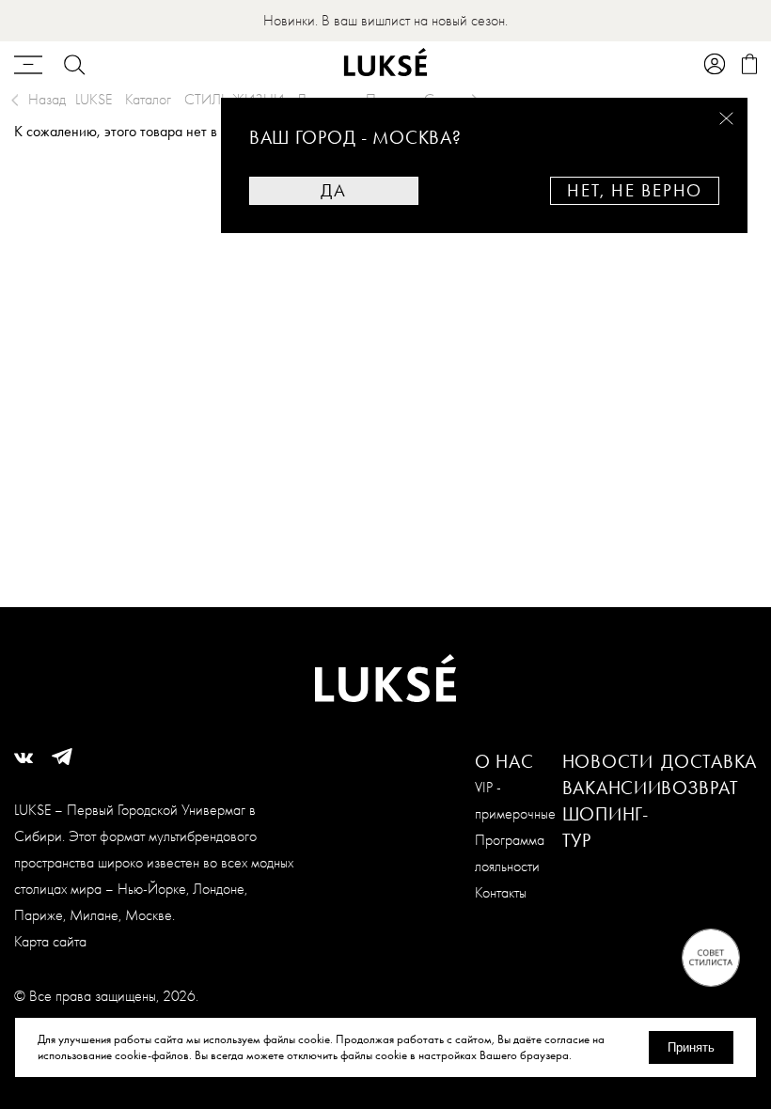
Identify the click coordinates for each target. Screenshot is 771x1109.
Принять (691, 1047)
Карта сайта (50, 941)
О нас (504, 761)
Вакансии (612, 787)
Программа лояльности (509, 853)
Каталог (148, 99)
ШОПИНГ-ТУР (605, 827)
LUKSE (93, 99)
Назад (47, 99)
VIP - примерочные (515, 800)
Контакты (501, 892)
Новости (607, 761)
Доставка (709, 761)
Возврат (699, 787)
